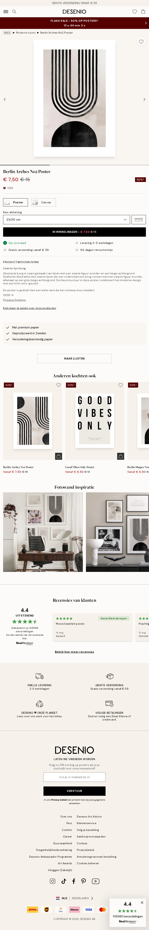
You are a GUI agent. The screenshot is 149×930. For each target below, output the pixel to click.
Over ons (66, 816)
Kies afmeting (12, 212)
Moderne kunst (26, 32)
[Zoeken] (14, 11)
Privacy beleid (59, 799)
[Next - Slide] (144, 99)
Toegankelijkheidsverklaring (54, 850)
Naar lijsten (74, 358)
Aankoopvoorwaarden (91, 836)
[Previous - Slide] (5, 99)
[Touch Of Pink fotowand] (43, 532)
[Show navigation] (6, 11)
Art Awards (65, 863)
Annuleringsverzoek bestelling (96, 856)
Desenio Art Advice (89, 816)
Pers (69, 823)
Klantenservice (86, 823)
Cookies (82, 843)
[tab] (25, 163)
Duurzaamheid (62, 843)
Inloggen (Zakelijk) (60, 870)
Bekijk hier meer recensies (74, 652)
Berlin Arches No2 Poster (56, 32)
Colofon (67, 830)
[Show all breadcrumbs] (7, 33)
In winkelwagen (74, 232)
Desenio (85, 919)
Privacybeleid (85, 850)
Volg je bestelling (88, 830)
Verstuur (74, 791)
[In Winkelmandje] (58, 456)
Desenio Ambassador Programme (50, 856)
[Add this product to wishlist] (141, 41)
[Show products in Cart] (143, 11)
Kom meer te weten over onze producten (29, 308)
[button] (139, 219)
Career (67, 836)
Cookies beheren (88, 863)
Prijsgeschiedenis (14, 300)
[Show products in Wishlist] (134, 11)
